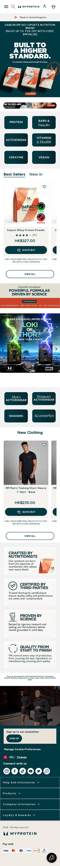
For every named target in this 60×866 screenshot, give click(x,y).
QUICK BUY (28, 250)
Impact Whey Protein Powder (26, 230)
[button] (52, 858)
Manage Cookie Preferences (22, 749)
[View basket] (53, 6)
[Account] (45, 6)
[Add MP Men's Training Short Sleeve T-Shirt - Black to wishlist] (44, 444)
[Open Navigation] (6, 6)
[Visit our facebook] (14, 771)
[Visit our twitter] (38, 771)
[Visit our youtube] (30, 771)
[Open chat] (46, 771)
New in (35, 174)
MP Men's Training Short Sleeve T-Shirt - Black (26, 490)
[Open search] (13, 6)
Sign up (14, 738)
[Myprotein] (30, 349)
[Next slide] (56, 349)
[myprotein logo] (28, 6)
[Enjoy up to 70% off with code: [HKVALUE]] (30, 67)
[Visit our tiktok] (22, 771)
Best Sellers (14, 174)
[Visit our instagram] (6, 771)
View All (30, 274)
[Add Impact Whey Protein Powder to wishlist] (44, 186)
